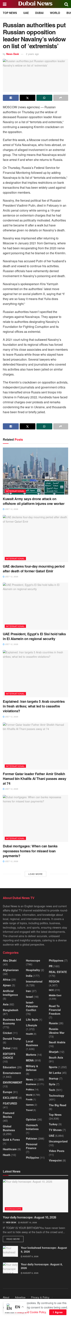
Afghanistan (11, 970)
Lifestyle (31, 1025)
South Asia (56, 1057)
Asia (6, 1004)
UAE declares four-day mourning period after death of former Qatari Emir (34, 568)
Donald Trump (12, 1038)
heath (6, 1155)
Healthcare (10, 1149)
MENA (30, 1060)
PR (50, 966)
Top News (10, 13)
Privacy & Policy (40, 1297)
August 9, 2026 (30, 1256)
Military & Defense (32, 1068)
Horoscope (33, 960)
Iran (28, 991)
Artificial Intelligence (10, 993)
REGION (54, 981)
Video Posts (56, 1151)
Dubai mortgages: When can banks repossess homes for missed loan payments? (30, 851)
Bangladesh (10, 1010)
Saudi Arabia (57, 1042)
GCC (51, 990)
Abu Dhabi (9, 960)
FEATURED (10, 1103)
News (29, 1079)
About (6, 1297)
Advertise (20, 1297)
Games (30, 1104)
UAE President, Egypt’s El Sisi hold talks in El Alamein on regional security (34, 636)
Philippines (56, 960)
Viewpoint (55, 1160)
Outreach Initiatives (32, 1127)
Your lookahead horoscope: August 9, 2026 (44, 1249)
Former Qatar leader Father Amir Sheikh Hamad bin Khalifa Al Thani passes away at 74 (34, 778)
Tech (52, 1090)
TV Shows (55, 1130)
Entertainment (12, 1073)
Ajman (7, 985)
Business (31, 1084)
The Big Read (57, 1105)
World (55, 13)
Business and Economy (12, 1021)
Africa (6, 979)
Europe (7, 1092)
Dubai (39, 13)
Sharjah (54, 1052)
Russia (53, 1023)
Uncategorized (58, 1141)
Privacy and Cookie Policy (30, 1312)
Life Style (32, 1019)
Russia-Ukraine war (56, 1031)
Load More (35, 873)
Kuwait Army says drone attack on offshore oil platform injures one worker (34, 501)
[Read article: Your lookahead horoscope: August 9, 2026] (10, 1251)
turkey (53, 1124)
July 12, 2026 (11, 509)
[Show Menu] (4, 4)
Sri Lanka (55, 1073)
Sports (53, 1067)
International (15, 490)
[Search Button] (66, 4)
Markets (31, 1054)
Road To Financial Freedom (55, 1009)
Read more (14, 1238)
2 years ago (32, 54)
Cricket (7, 1033)
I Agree (58, 1312)
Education (9, 1067)
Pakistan (31, 1138)
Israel (29, 997)
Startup (53, 1078)
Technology (56, 1095)
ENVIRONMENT (12, 1082)
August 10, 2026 (28, 1222)
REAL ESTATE (58, 972)
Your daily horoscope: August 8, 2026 (42, 1266)
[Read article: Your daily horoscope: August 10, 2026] (35, 1195)
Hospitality (33, 970)
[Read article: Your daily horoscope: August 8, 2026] (10, 1267)
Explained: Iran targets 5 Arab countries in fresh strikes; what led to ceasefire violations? (34, 706)
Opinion (31, 1119)
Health (29, 1033)
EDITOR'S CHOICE (9, 1056)
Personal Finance (31, 1146)
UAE (26, 13)
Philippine (32, 1157)
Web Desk (11, 1222)
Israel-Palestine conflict (32, 1006)
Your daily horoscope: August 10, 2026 (29, 1217)
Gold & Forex (11, 1139)
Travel (29, 1110)
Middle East (55, 995)
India (29, 976)
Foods (29, 1099)
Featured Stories (8, 1115)
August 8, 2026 (30, 1273)
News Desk (12, 54)
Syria (52, 1084)
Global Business (9, 1128)
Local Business (32, 1043)
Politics (30, 1089)
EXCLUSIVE (10, 1098)
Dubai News (35, 4)
